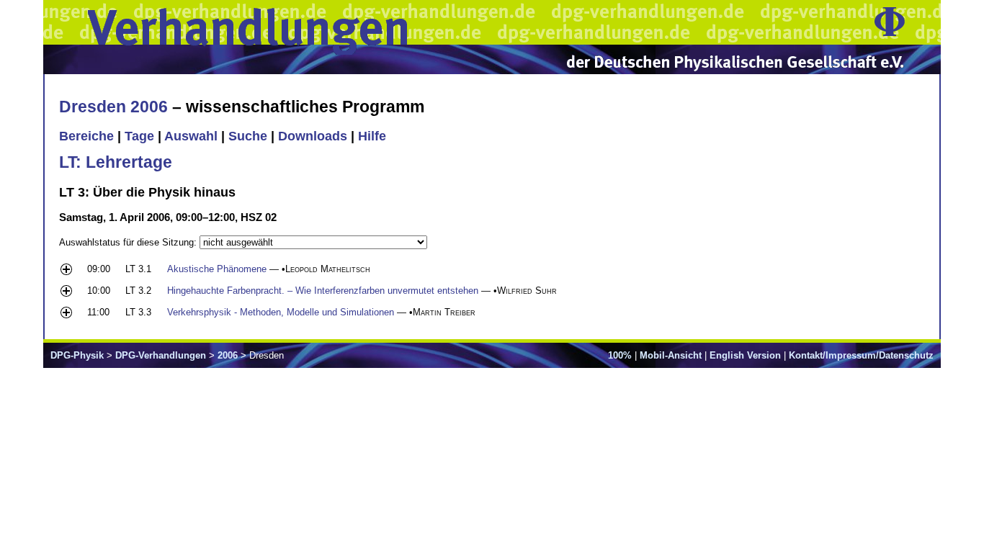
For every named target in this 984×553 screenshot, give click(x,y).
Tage (139, 136)
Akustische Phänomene (217, 269)
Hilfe (372, 136)
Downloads (312, 136)
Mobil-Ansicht (671, 355)
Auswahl (191, 136)
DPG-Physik (77, 355)
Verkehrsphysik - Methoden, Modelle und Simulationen (280, 312)
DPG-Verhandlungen (160, 355)
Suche (247, 136)
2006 (228, 355)
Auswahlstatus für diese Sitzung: (129, 242)
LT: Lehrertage (115, 162)
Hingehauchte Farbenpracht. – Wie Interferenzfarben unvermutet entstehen (322, 290)
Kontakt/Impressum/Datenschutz (861, 355)
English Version (745, 355)
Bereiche (86, 136)
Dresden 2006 (113, 106)
